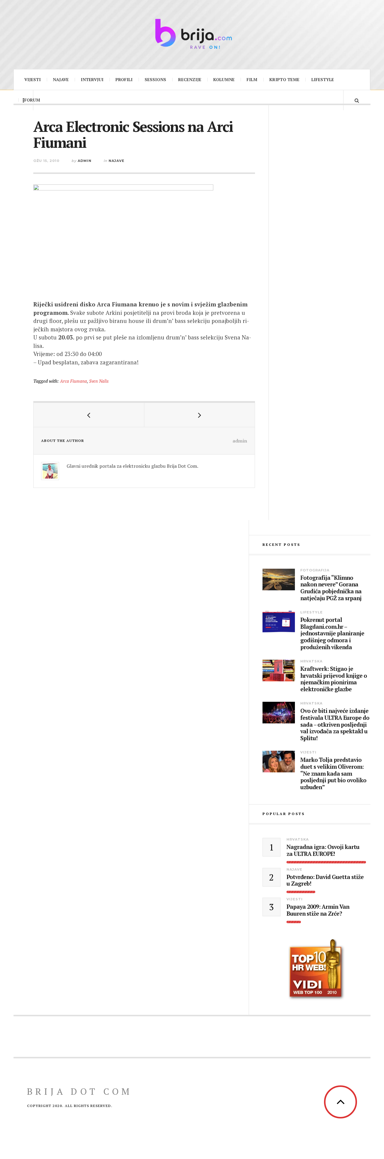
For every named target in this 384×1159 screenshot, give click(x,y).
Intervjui (92, 79)
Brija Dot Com (79, 1091)
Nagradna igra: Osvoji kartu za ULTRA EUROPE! (322, 850)
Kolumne (224, 79)
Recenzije (189, 79)
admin (85, 161)
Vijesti (32, 79)
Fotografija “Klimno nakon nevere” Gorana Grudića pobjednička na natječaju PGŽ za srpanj (331, 588)
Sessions (155, 79)
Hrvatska (311, 661)
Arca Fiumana (73, 381)
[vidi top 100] (316, 969)
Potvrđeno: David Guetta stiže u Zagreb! (325, 880)
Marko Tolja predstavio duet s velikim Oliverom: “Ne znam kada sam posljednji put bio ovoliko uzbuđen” (333, 773)
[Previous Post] (89, 415)
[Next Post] (199, 415)
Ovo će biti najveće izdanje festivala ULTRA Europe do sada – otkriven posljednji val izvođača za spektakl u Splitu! (334, 724)
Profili (124, 79)
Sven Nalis (99, 381)
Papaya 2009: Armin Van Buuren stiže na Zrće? (317, 910)
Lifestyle (322, 79)
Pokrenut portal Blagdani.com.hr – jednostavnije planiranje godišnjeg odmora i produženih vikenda (332, 633)
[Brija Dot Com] (192, 34)
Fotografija (314, 570)
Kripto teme (284, 79)
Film (252, 79)
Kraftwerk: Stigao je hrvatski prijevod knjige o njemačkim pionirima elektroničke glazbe (333, 679)
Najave (61, 79)
